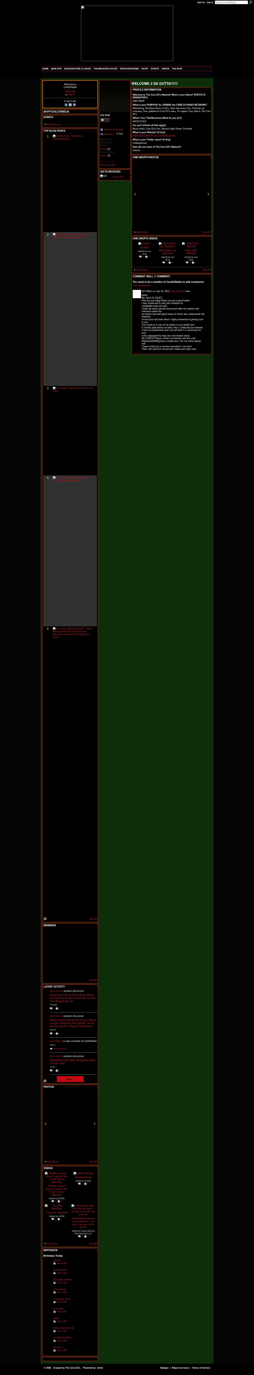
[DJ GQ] (81, 971)
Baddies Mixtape (83, 1177)
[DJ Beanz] (56, 943)
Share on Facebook (113, 129)
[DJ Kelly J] (47, 934)
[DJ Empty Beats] (81, 943)
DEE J (56, 1318)
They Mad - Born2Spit (57, 1212)
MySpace (108, 134)
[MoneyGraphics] (81, 962)
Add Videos (52, 1243)
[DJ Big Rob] (47, 971)
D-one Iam (58, 1309)
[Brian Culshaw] (47, 1275)
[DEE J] (47, 1323)
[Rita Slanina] (47, 962)
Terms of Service (201, 1368)
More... (70, 1079)
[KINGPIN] (56, 962)
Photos (103, 149)
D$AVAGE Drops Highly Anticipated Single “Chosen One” (73, 1061)
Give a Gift (62, 1263)
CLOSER (144, 247)
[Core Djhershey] (90, 971)
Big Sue (57, 1260)
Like (106, 120)
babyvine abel (178, 291)
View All (93, 919)
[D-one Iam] (47, 1314)
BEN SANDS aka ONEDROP (167, 252)
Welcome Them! (60, 1049)
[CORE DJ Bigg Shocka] (47, 943)
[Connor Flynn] (47, 1294)
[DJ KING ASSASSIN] (90, 943)
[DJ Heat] (47, 1352)
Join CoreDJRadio (142, 285)
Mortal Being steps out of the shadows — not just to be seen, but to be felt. (83, 1223)
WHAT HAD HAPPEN (191, 252)
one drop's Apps (107, 161)
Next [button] (95, 1124)
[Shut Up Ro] (90, 962)
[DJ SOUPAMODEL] (64, 971)
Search (250, 2)
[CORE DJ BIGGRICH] (73, 943)
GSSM (61, 1198)
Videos (103, 155)
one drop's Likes (108, 165)
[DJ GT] (73, 952)
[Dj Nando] (81, 952)
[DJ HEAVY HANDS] (47, 1343)
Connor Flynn (59, 1289)
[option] (70, 1123)
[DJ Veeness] (90, 934)
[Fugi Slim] (64, 934)
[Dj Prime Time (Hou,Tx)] (56, 971)
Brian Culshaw (60, 1270)
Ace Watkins (56, 1041)
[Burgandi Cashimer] (47, 1285)
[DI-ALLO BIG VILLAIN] (47, 1333)
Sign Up (201, 2)
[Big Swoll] (81, 934)
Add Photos (53, 1161)
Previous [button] (46, 1124)
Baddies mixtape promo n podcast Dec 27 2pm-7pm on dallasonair (56, 1190)
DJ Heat (57, 1347)
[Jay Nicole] (64, 962)
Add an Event (53, 124)
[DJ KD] (64, 943)
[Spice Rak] (47, 952)
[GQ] (56, 952)
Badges (164, 1368)
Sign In (210, 2)
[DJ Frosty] (56, 934)
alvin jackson (56, 991)
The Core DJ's (72, 1368)
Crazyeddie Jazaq (61, 1299)
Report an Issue (180, 1368)
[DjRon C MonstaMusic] (73, 962)
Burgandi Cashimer (62, 1279)
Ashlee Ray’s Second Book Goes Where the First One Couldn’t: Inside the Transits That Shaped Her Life (72, 998)
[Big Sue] (47, 1265)
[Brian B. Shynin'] (64, 952)
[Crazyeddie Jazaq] (47, 1304)
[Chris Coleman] (73, 934)
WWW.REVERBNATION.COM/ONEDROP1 (154, 135)
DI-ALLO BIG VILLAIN (63, 1328)
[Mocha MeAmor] (90, 952)
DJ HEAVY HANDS (62, 1338)
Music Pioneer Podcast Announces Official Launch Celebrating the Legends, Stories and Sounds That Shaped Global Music (73, 1023)
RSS (45, 919)
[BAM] (73, 971)
